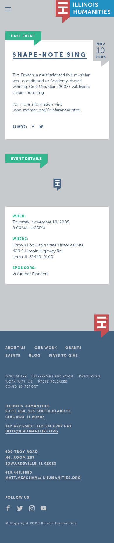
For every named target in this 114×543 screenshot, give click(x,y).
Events (12, 356)
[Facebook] (10, 510)
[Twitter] (22, 510)
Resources (89, 376)
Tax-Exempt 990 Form (52, 376)
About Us (15, 348)
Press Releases (52, 382)
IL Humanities (85, 11)
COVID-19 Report (22, 387)
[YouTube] (46, 510)
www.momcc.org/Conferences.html (46, 110)
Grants (73, 348)
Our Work (45, 348)
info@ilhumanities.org (31, 431)
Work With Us (18, 382)
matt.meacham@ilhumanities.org (43, 478)
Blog (34, 356)
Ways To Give (63, 356)
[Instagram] (34, 510)
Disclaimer (16, 376)
